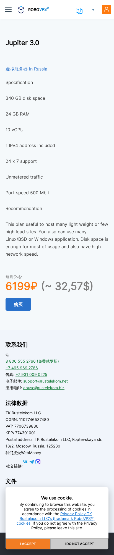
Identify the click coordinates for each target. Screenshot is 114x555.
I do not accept (79, 544)
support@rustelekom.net (45, 381)
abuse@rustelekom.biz (43, 387)
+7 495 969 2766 (22, 367)
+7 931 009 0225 (31, 374)
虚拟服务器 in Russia (26, 69)
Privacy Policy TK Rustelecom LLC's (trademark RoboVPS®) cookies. (56, 518)
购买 (18, 304)
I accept (28, 544)
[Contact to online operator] (79, 11)
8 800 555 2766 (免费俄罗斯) (32, 361)
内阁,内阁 (106, 9)
